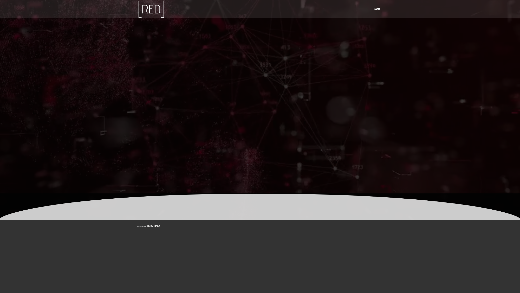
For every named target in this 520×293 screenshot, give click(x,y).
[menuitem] (377, 9)
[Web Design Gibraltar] (153, 226)
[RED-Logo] (151, 9)
